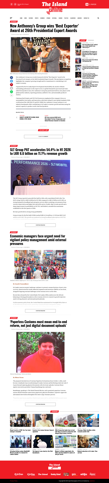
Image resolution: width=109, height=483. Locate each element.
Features (31, 18)
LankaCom (92, 481)
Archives (80, 18)
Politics (66, 18)
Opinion (48, 18)
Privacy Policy (13, 481)
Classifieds (72, 18)
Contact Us (86, 18)
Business (42, 18)
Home (21, 18)
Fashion (60, 18)
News (25, 18)
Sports (36, 18)
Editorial (54, 18)
